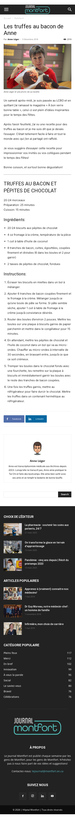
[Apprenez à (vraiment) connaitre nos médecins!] (13, 593)
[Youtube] (52, 796)
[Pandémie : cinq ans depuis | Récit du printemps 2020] (13, 564)
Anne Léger (13, 39)
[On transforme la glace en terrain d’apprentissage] (13, 547)
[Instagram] (32, 796)
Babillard (18, 18)
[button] (6, 9)
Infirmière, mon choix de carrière (44, 624)
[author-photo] (37, 455)
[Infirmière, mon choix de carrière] (13, 628)
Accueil (7, 18)
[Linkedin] (42, 796)
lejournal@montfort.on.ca (47, 771)
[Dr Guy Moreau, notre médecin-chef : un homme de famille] (13, 611)
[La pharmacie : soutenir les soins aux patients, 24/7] (13, 529)
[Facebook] (22, 796)
